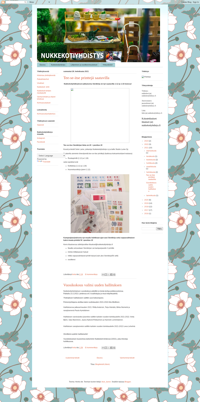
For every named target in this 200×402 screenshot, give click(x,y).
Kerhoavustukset (43, 103)
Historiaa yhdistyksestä (46, 75)
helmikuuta (151, 172)
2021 (146, 148)
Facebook (41, 142)
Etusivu (43, 65)
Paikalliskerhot (43, 79)
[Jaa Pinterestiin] (114, 274)
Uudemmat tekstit (72, 358)
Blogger (128, 382)
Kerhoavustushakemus (46, 114)
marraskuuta (151, 151)
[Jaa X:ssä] (108, 274)
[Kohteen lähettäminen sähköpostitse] (103, 274)
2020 (146, 200)
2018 (146, 207)
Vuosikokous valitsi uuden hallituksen (92, 285)
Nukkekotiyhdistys (58, 65)
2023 (146, 141)
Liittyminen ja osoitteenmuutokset (84, 65)
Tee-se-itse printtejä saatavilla (86, 78)
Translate (46, 162)
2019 (146, 203)
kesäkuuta (150, 156)
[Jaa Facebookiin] (111, 274)
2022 (146, 144)
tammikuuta (151, 195)
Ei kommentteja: (91, 274)
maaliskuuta (151, 167)
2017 (146, 210)
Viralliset (40, 83)
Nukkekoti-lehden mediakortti (44, 92)
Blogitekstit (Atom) (102, 364)
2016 (146, 214)
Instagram (41, 138)
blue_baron (106, 382)
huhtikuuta (150, 163)
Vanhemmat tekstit (127, 358)
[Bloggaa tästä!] (105, 274)
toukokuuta (151, 160)
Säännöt (40, 125)
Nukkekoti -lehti (43, 87)
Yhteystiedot (107, 65)
